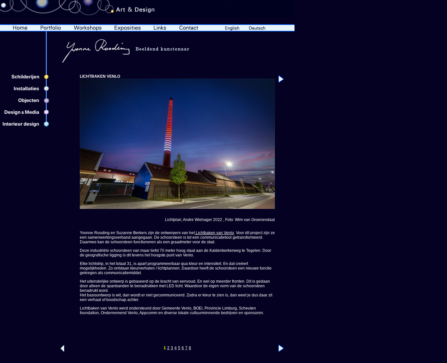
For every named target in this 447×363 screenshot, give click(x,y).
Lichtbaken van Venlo (214, 233)
